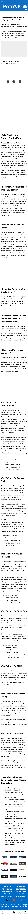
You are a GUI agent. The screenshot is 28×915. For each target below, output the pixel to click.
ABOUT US (7, 894)
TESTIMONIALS (7, 889)
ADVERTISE (21, 887)
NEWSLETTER (21, 889)
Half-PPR (9, 63)
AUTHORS (21, 894)
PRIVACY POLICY (7, 896)
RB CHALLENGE (21, 891)
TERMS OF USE (21, 896)
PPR (3, 63)
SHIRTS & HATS (7, 891)
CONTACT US (7, 887)
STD (15, 63)
